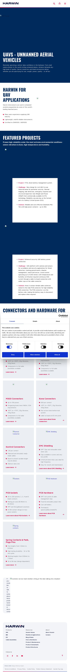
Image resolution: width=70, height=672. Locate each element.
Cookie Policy (31, 669)
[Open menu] (65, 4)
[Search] (54, 4)
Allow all (57, 354)
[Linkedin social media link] (17, 656)
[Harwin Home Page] (9, 3)
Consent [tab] (12, 321)
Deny (12, 354)
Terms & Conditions (10, 669)
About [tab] (58, 321)
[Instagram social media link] (7, 656)
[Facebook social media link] (12, 656)
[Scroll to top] (62, 655)
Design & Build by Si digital (18, 665)
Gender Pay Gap (58, 669)
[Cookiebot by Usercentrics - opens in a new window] (60, 316)
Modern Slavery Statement (44, 669)
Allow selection (35, 354)
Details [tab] (35, 321)
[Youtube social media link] (22, 656)
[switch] (26, 347)
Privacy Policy (21, 669)
